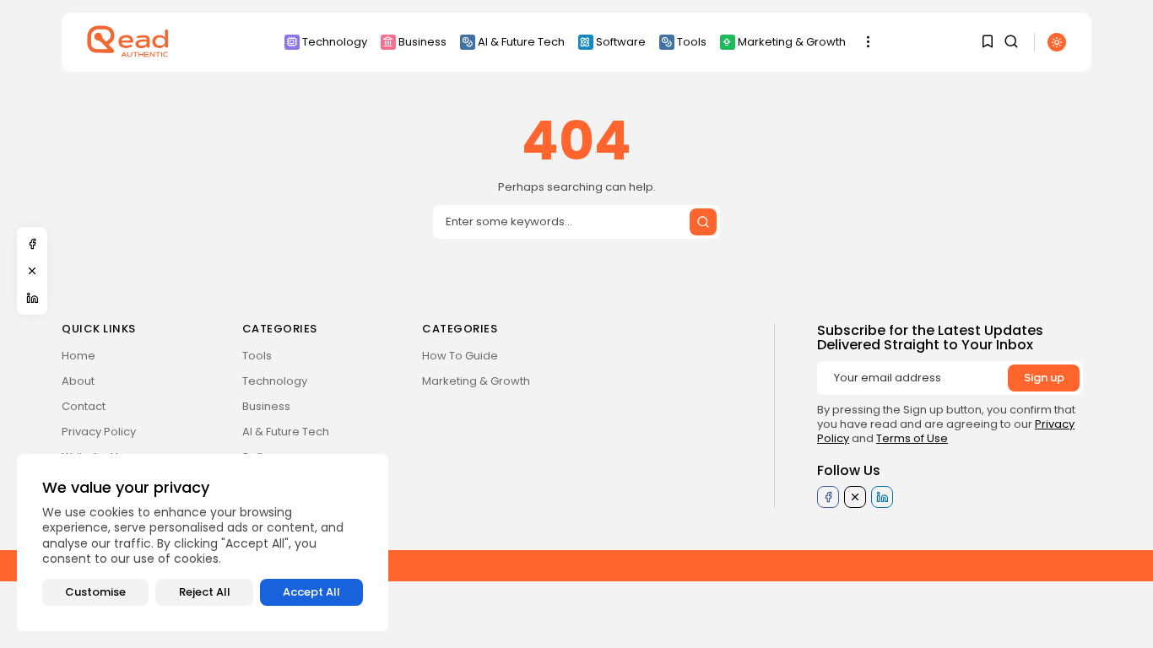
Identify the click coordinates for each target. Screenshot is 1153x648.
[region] (202, 542)
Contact (84, 406)
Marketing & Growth (792, 42)
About (78, 381)
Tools (691, 42)
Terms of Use (912, 438)
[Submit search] (703, 221)
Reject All (204, 592)
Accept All (311, 592)
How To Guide (460, 356)
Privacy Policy (99, 432)
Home (78, 356)
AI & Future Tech (521, 42)
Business (422, 42)
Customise (95, 592)
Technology (334, 42)
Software (621, 42)
